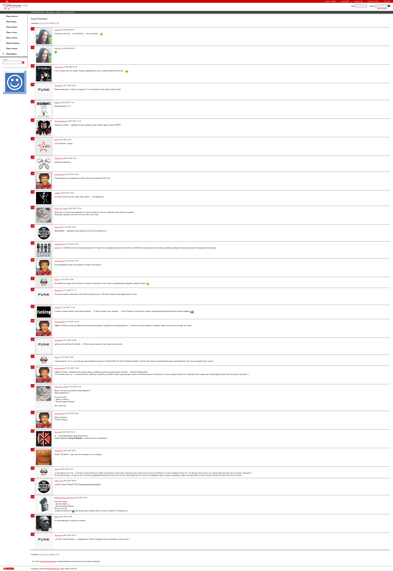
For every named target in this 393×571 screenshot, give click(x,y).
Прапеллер (58, 85)
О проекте (345, 1)
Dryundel (57, 432)
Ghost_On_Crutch (60, 208)
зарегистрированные (48, 561)
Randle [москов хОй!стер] (64, 498)
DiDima (57, 102)
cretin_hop (58, 227)
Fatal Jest (57, 30)
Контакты (358, 1)
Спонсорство (373, 1)
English (387, 1)
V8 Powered (58, 158)
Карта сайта (330, 1)
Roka (56, 517)
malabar (57, 193)
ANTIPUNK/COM (37, 12)
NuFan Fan (58, 450)
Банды (58, 12)
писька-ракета (59, 174)
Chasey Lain (58, 67)
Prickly (56, 279)
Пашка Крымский (60, 121)
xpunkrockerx (59, 244)
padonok (57, 307)
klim (56, 140)
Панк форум (50, 12)
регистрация (383, 8)
